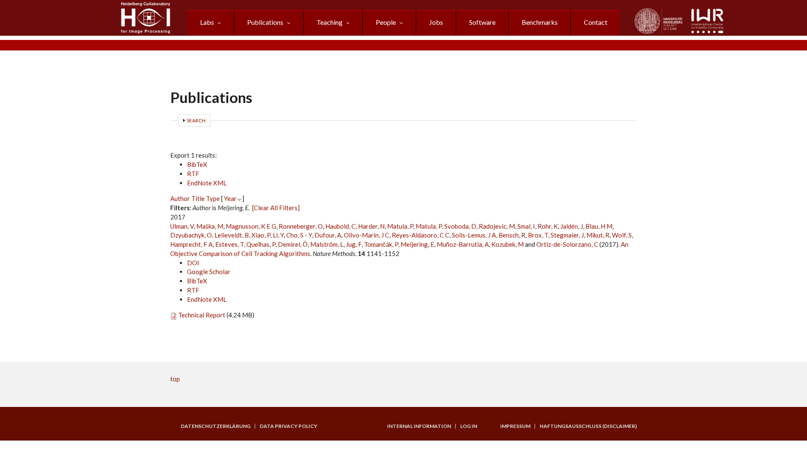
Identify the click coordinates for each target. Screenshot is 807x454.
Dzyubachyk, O (191, 235)
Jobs (436, 22)
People (386, 22)
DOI (193, 263)
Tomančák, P (381, 244)
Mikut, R (597, 235)
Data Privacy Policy (288, 426)
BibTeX (197, 164)
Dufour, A (327, 235)
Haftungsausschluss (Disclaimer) (588, 426)
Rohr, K (548, 226)
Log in (468, 426)
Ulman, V (182, 226)
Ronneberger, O (301, 226)
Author (180, 198)
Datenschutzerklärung (216, 426)
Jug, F (353, 244)
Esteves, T (229, 244)
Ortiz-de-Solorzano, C (567, 244)
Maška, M (209, 226)
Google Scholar (208, 271)
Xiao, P (260, 235)
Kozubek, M (507, 244)
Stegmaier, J (567, 235)
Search (196, 120)
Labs (207, 22)
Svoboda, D (460, 226)
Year (230, 198)
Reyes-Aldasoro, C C (420, 235)
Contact (595, 22)
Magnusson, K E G (251, 226)
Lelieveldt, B (231, 235)
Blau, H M (598, 226)
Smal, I (526, 226)
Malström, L (326, 244)
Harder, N (371, 226)
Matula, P (400, 226)
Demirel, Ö (293, 244)
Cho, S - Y (299, 235)
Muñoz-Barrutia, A (463, 244)
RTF (193, 173)
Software (482, 22)
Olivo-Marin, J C (366, 235)
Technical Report (201, 315)
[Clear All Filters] (276, 207)
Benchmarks (540, 22)
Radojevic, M (497, 226)
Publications (265, 22)
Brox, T (538, 235)
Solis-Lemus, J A (474, 235)
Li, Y (278, 235)
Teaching (329, 22)
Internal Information (419, 426)
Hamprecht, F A (191, 244)
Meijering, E (417, 244)
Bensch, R (511, 235)
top (175, 379)
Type (213, 198)
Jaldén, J (571, 226)
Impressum (515, 426)
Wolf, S (622, 235)
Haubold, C (340, 226)
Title (198, 198)
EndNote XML (207, 183)
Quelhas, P (260, 244)
